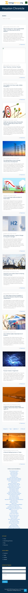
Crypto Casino (14, 503)
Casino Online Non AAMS (14, 521)
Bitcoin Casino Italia (14, 516)
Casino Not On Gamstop (14, 497)
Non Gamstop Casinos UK (14, 485)
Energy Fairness (15, 589)
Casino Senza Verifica (14, 513)
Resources (6, 545)
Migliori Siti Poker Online (14, 526)
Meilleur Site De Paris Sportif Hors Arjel (14, 508)
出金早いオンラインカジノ (14, 509)
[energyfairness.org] (14, 3)
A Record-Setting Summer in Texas (12, 452)
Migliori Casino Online (14, 502)
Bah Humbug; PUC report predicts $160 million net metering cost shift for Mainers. (13, 30)
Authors (16, 428)
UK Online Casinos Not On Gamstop (14, 478)
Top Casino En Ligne (14, 520)
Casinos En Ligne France (14, 515)
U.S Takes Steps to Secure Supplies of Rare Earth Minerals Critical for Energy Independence (13, 297)
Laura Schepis (8, 450)
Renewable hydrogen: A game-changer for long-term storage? (13, 236)
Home (5, 538)
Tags (10, 428)
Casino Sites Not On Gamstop (14, 480)
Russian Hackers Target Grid (10, 370)
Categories (5, 428)
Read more (22, 44)
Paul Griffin (7, 26)
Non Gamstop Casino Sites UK (14, 484)
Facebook (5, 553)
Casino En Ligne (14, 510)
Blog (4, 542)
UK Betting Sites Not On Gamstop (14, 487)
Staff (6, 83)
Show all (23, 428)
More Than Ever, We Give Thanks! (12, 67)
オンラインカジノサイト (14, 514)
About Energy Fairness (8, 540)
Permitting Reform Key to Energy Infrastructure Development (11, 161)
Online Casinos (14, 482)
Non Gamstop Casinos (14, 471)
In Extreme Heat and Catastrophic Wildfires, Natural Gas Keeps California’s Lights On (13, 408)
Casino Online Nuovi (14, 473)
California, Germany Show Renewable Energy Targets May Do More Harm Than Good (13, 123)
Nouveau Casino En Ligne (14, 523)
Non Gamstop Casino (14, 477)
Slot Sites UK (14, 476)
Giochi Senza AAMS (14, 525)
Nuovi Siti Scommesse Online (14, 519)
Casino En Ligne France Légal (14, 528)
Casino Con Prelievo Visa (14, 505)
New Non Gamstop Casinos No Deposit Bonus (14, 499)
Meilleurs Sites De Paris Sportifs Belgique (14, 504)
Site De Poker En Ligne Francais (14, 506)
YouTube (5, 557)
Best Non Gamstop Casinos (14, 483)
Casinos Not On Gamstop (14, 488)
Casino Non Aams (14, 472)
